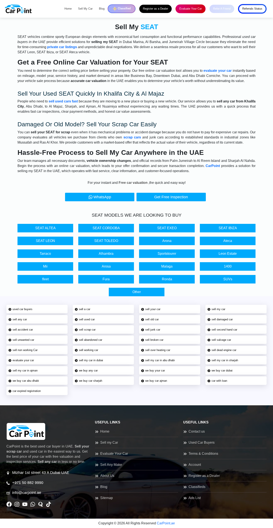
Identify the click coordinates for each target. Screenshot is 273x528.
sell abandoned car (90, 339)
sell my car (218, 309)
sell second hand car (224, 329)
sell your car (152, 309)
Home (68, 8)
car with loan (219, 380)
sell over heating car (157, 350)
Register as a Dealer (155, 8)
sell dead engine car (224, 350)
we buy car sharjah (90, 380)
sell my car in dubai (91, 360)
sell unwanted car (23, 339)
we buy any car (88, 370)
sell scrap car (87, 329)
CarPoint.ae (166, 523)
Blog (102, 8)
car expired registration (27, 391)
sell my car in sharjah (225, 360)
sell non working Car (25, 350)
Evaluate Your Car (190, 8)
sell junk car (152, 329)
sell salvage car (221, 339)
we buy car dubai (222, 370)
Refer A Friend (222, 8)
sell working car (88, 350)
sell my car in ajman (25, 370)
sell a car (84, 309)
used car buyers (22, 309)
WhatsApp (102, 197)
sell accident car (23, 329)
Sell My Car (85, 8)
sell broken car (154, 339)
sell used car (87, 319)
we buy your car (155, 370)
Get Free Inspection (171, 197)
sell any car (20, 319)
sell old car (152, 319)
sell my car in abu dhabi (160, 360)
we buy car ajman (156, 380)
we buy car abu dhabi (26, 380)
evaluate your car (23, 360)
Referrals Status (252, 8)
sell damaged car (222, 319)
